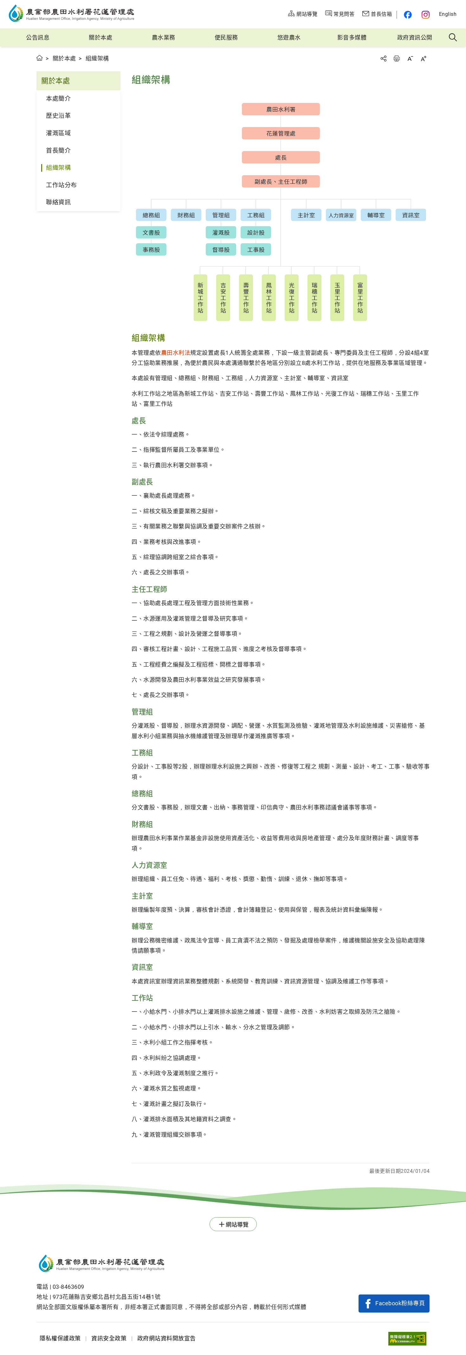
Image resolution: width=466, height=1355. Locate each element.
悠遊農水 (289, 37)
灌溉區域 (58, 133)
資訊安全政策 (108, 1338)
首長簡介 (58, 150)
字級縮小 (410, 58)
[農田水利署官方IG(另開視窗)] (426, 15)
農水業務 (163, 37)
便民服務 (226, 37)
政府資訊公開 (414, 37)
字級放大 (423, 58)
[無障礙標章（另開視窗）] (407, 1338)
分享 (383, 58)
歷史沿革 (58, 115)
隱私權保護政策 (60, 1338)
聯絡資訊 (58, 202)
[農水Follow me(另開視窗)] (407, 15)
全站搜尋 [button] (453, 37)
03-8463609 (68, 1286)
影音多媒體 (352, 37)
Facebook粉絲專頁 (400, 1303)
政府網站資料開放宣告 (166, 1338)
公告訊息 (37, 37)
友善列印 (397, 58)
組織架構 (58, 167)
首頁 (39, 58)
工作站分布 (61, 185)
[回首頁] (171, 1264)
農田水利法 (176, 352)
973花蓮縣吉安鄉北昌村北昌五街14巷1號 (107, 1297)
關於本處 (100, 37)
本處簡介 (58, 98)
